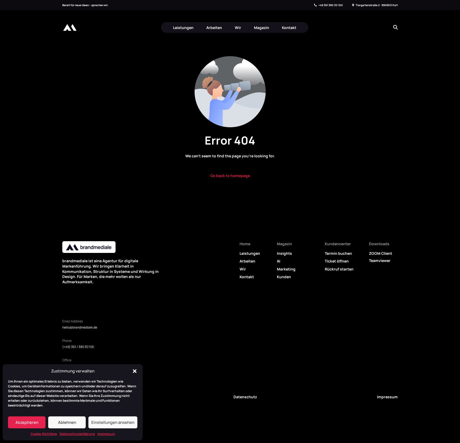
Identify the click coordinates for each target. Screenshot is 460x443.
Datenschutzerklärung (77, 434)
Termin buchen (338, 253)
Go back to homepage (230, 175)
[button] (134, 371)
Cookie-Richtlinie (44, 434)
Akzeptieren (26, 422)
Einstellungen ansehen (112, 422)
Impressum (106, 434)
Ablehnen (67, 422)
